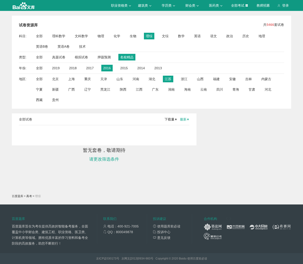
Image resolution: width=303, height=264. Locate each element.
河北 (268, 89)
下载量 (169, 119)
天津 (103, 79)
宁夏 (39, 89)
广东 (155, 89)
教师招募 (263, 5)
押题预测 (104, 57)
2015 (124, 68)
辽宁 (87, 89)
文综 (165, 36)
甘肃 (252, 89)
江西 (139, 89)
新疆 (55, 89)
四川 (219, 89)
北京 (55, 79)
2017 (90, 68)
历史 (245, 36)
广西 (71, 89)
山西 (200, 79)
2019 (56, 68)
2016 (107, 68)
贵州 (55, 100)
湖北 (152, 79)
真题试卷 (58, 57)
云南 (203, 89)
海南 (187, 89)
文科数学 (81, 36)
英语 (197, 36)
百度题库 (17, 196)
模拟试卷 (81, 57)
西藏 (39, 100)
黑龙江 (105, 89)
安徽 (232, 79)
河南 (136, 79)
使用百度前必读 (197, 258)
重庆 (87, 79)
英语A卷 (64, 46)
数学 (181, 36)
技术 (82, 46)
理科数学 (58, 36)
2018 (73, 68)
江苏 (168, 79)
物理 (101, 36)
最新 (183, 119)
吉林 (248, 79)
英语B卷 (42, 46)
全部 (39, 36)
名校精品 (127, 57)
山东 (119, 79)
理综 (149, 36)
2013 (158, 68)
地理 (261, 36)
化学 (117, 36)
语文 (213, 36)
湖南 (171, 89)
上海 (71, 79)
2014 (141, 68)
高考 (29, 196)
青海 (235, 89)
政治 (229, 36)
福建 (216, 79)
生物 (133, 36)
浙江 (184, 79)
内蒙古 (266, 79)
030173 (111, 258)
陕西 (123, 89)
